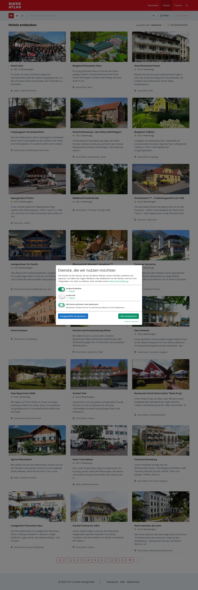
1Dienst (70, 291)
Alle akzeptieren (128, 316)
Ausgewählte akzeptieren (73, 316)
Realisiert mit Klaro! (132, 321)
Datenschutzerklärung (118, 281)
